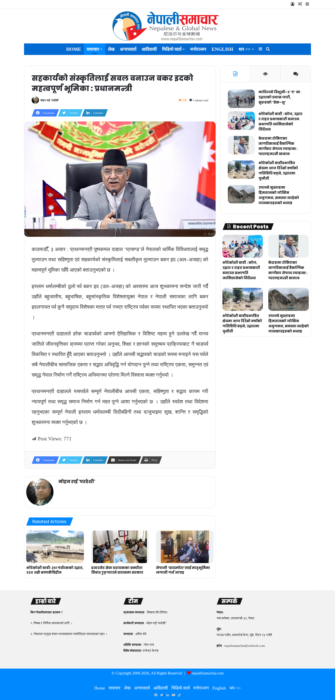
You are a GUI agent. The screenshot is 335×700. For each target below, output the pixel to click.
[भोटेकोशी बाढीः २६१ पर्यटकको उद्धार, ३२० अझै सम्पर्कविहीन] (55, 546)
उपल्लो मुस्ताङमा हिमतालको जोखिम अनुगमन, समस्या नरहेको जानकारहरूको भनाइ (278, 195)
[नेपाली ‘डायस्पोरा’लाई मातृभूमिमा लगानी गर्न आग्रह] (185, 546)
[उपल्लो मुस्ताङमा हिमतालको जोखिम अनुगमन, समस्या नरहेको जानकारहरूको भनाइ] (241, 194)
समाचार (93, 49)
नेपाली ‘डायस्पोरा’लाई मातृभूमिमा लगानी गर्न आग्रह (183, 570)
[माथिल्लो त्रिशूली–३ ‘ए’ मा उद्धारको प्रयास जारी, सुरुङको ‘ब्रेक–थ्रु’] (241, 99)
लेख (111, 49)
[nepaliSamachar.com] (167, 26)
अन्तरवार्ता (128, 49)
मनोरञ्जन (198, 49)
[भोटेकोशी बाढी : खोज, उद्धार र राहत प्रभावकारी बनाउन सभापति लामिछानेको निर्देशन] (241, 120)
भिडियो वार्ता (171, 49)
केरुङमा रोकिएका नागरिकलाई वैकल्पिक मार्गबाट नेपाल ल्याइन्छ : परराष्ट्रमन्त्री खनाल (277, 146)
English (222, 49)
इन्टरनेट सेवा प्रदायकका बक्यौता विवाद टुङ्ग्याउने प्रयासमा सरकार (117, 570)
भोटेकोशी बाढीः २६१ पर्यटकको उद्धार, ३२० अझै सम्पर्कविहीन (54, 570)
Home (73, 49)
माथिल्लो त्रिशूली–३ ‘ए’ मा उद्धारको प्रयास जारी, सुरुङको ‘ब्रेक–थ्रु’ (279, 97)
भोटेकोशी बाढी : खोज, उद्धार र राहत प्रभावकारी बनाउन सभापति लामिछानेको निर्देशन (280, 121)
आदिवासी (149, 49)
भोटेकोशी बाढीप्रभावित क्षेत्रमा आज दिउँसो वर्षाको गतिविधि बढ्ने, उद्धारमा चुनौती (278, 170)
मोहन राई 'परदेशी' (49, 100)
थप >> (245, 49)
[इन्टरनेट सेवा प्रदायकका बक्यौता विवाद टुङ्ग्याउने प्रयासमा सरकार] (120, 546)
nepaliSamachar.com (208, 673)
